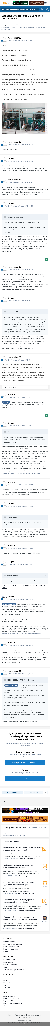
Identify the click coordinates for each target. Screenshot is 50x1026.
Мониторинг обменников (12, 944)
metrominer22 (12, 25)
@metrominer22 (9, 604)
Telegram (6, 985)
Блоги (5, 951)
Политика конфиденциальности (28, 1015)
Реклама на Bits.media (11, 998)
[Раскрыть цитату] (5, 217)
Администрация (9, 962)
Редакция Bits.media (10, 1001)
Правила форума (9, 960)
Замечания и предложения (13, 970)
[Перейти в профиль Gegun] (4, 159)
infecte (11, 394)
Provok (11, 596)
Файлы (6, 967)
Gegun (11, 158)
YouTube (6, 988)
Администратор (9, 996)
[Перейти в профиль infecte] (4, 396)
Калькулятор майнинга (12, 949)
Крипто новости (9, 941)
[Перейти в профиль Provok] (4, 598)
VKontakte (7, 983)
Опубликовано (20, 41)
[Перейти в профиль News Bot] (44, 849)
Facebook (7, 980)
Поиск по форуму (10, 965)
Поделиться (13, 792)
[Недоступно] (25, 118)
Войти (25, 778)
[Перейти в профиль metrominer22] (4, 39)
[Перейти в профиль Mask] (45, 918)
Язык (10, 1015)
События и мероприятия (12, 1006)
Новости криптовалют (27, 859)
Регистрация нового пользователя (25, 763)
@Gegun (6, 402)
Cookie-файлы (25, 1018)
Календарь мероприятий (12, 946)
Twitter (5, 978)
